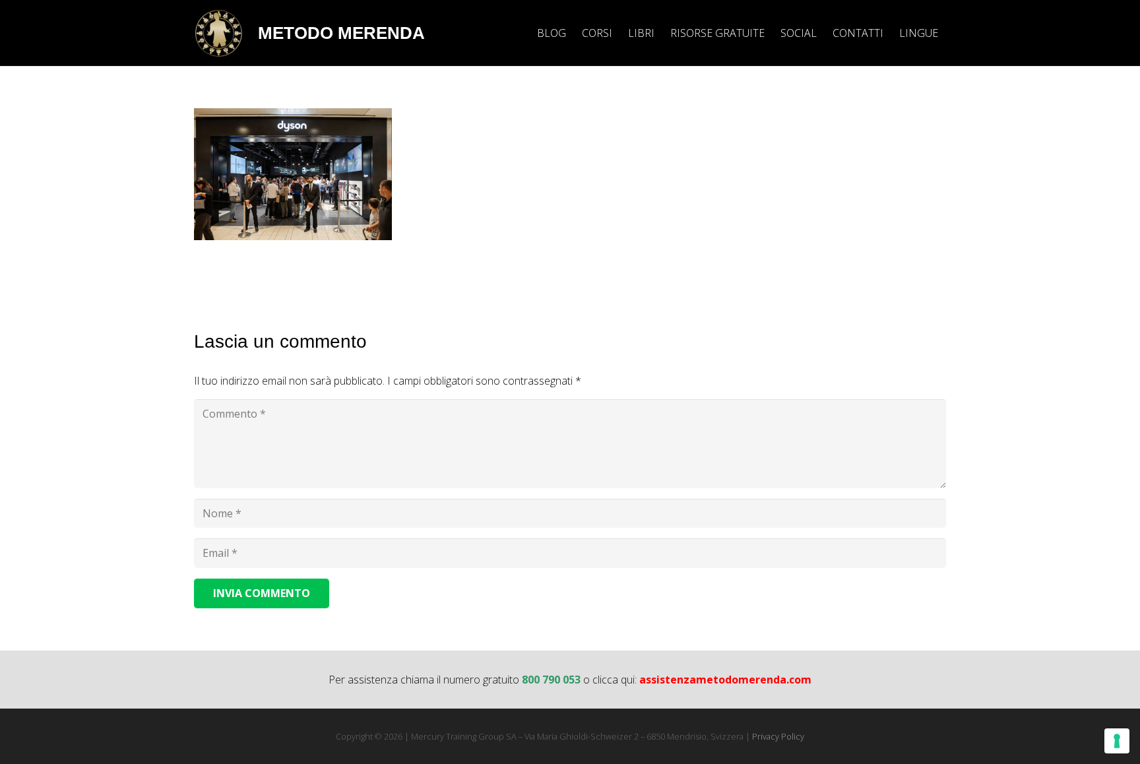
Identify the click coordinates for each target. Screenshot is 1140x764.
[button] (947, 32)
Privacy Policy (778, 736)
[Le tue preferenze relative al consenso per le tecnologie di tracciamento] (1116, 740)
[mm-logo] (218, 33)
